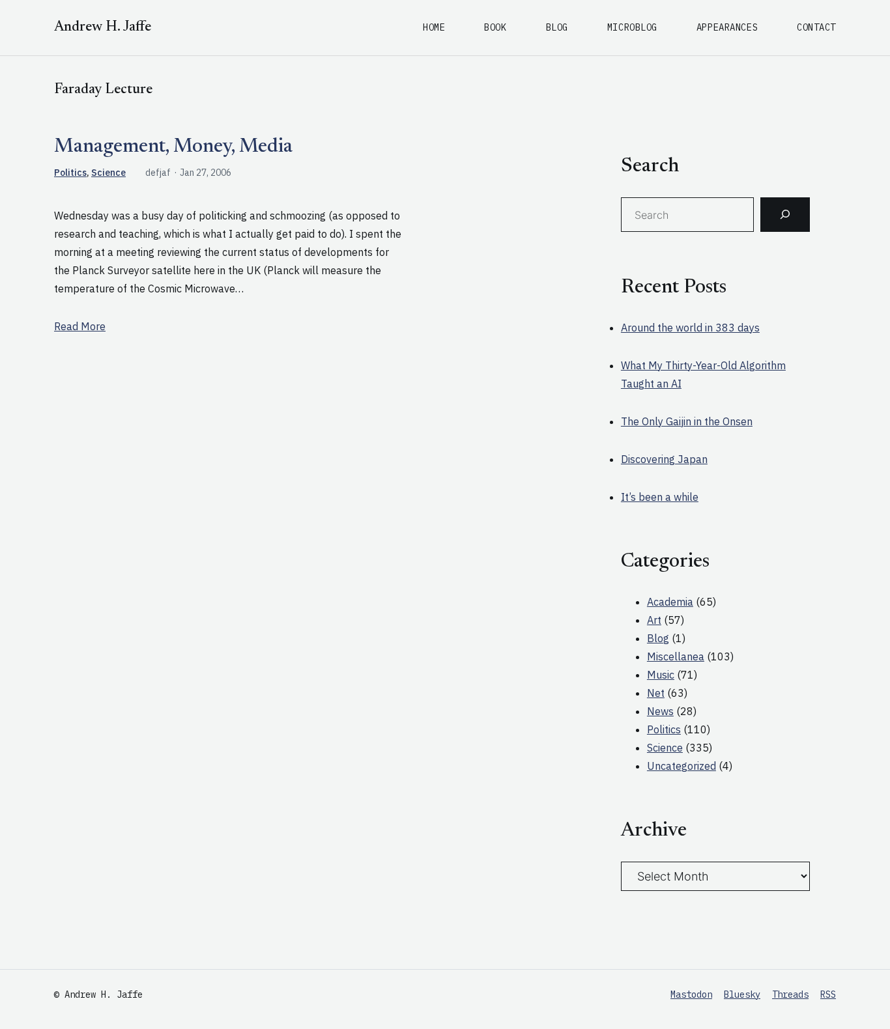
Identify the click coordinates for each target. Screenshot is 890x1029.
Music (660, 674)
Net (656, 692)
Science (108, 172)
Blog (658, 638)
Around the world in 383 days (690, 327)
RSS (828, 994)
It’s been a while (659, 496)
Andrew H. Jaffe (102, 27)
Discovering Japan (664, 459)
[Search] (785, 215)
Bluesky (742, 994)
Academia (670, 601)
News (660, 711)
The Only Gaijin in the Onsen (687, 421)
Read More (80, 326)
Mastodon (691, 994)
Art (654, 620)
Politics (70, 172)
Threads (790, 994)
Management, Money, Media (173, 147)
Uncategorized (681, 765)
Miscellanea (675, 656)
